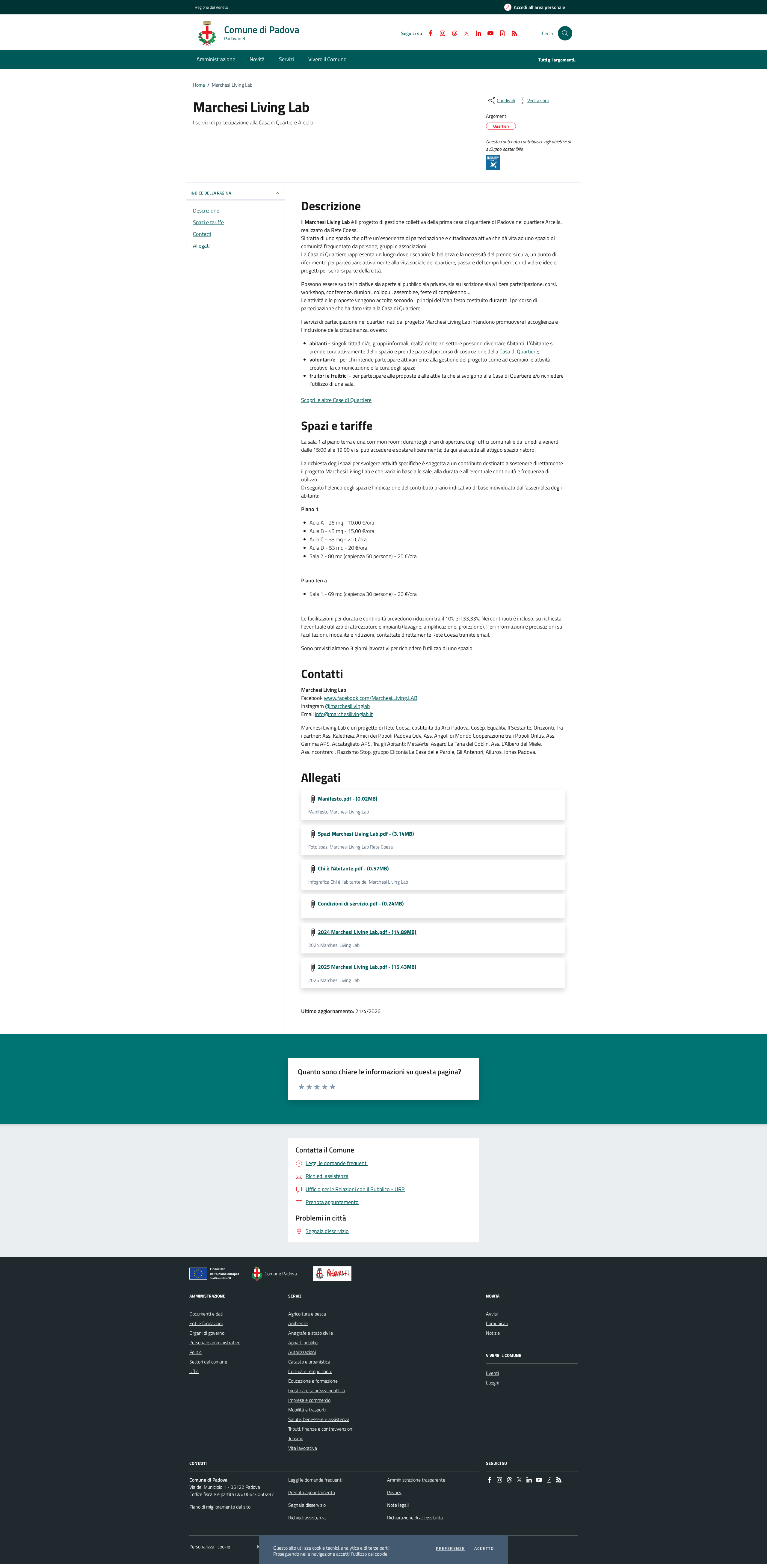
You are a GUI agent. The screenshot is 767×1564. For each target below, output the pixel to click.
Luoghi (492, 1382)
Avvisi (492, 1313)
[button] (565, 33)
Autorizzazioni (302, 1352)
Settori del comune (208, 1361)
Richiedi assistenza (307, 1517)
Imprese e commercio (309, 1400)
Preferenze (450, 1548)
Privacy (394, 1492)
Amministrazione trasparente (416, 1479)
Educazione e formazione (313, 1380)
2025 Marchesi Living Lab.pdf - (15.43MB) (367, 967)
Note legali (398, 1505)
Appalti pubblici (303, 1342)
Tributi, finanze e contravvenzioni (320, 1428)
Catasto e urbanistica (309, 1361)
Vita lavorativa (302, 1448)
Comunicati (497, 1323)
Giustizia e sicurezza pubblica (316, 1390)
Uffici (194, 1371)
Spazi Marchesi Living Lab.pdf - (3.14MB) (366, 834)
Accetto (484, 1548)
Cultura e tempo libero (310, 1371)
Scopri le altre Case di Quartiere (336, 400)
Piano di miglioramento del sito (219, 1506)
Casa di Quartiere (518, 351)
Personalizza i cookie (209, 1546)
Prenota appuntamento (311, 1492)
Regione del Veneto (211, 7)
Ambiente (298, 1323)
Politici (195, 1352)
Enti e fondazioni (206, 1323)
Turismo (295, 1438)
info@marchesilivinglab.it (344, 714)
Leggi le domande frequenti (315, 1479)
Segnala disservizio (307, 1505)
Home (199, 84)
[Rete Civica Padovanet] (333, 1273)
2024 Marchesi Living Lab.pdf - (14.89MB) (367, 932)
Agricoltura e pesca (307, 1313)
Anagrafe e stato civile (310, 1333)
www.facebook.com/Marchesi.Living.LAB (370, 698)
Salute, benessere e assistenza (318, 1419)
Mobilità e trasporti (307, 1409)
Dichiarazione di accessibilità (415, 1517)
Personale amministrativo (214, 1342)
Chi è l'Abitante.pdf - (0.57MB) (353, 869)
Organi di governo (206, 1333)
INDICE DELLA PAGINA (211, 193)
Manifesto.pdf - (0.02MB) (348, 799)
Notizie (493, 1333)
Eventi (492, 1373)
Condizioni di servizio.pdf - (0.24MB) (361, 904)
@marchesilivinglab (347, 706)
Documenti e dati (206, 1313)
